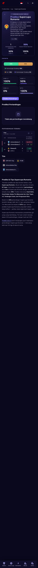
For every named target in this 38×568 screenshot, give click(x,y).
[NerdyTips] (3, 3)
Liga (12, 9)
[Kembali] (4, 14)
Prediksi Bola (5, 9)
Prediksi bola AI (6, 220)
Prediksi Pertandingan (10, 98)
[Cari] (28, 3)
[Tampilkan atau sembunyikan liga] (32, 133)
